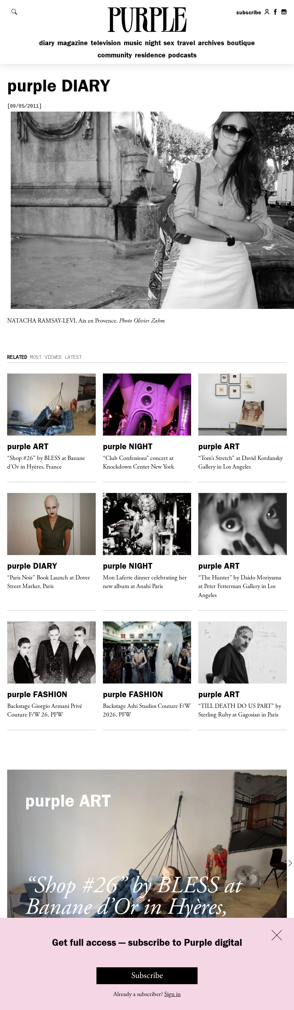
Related (17, 357)
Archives (211, 42)
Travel (186, 42)
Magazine (72, 42)
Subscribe (147, 975)
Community (115, 54)
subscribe (248, 12)
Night (153, 42)
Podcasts (182, 54)
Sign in (172, 994)
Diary (46, 42)
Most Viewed (46, 357)
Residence (150, 54)
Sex (168, 42)
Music (133, 42)
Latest (73, 357)
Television (106, 42)
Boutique (241, 42)
